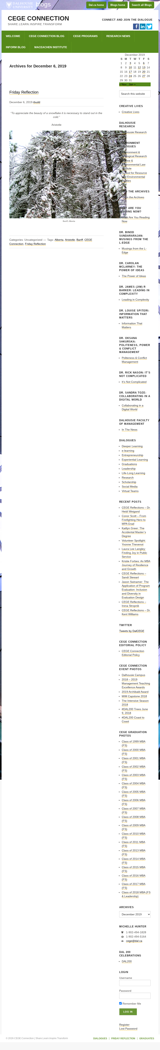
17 (130, 71)
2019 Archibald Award (135, 691)
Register (124, 1024)
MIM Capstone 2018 (134, 696)
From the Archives (133, 197)
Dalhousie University (19, 5)
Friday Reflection (23, 92)
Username (125, 977)
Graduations (129, 464)
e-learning (128, 450)
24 (130, 76)
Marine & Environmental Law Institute (133, 164)
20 (143, 71)
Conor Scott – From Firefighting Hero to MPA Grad (134, 519)
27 (143, 76)
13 (143, 67)
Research (128, 477)
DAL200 (127, 961)
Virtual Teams (130, 491)
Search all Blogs (142, 5)
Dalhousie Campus (133, 675)
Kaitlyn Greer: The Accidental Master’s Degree (134, 532)
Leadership (129, 468)
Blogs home (117, 5)
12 (139, 67)
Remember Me (131, 1003)
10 (130, 67)
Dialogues (100, 1038)
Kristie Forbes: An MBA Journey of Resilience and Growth (136, 565)
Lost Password (128, 1028)
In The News (129, 429)
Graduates (146, 1038)
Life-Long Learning (133, 473)
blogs (43, 4)
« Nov (122, 84)
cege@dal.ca (134, 940)
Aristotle (70, 239)
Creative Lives (130, 111)
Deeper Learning (132, 446)
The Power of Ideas (134, 276)
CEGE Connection (38, 18)
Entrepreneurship (132, 455)
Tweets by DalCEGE (131, 630)
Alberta (59, 239)
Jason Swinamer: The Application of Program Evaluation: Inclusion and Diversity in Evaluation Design (136, 589)
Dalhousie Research (134, 132)
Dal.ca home (96, 5)
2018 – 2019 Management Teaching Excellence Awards (136, 683)
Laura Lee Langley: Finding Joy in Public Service (134, 552)
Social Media (130, 486)
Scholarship (129, 482)
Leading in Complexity (135, 299)
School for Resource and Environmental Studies (134, 176)
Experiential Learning (135, 459)
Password (125, 990)
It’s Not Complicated (134, 381)
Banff (79, 239)
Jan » (132, 84)
